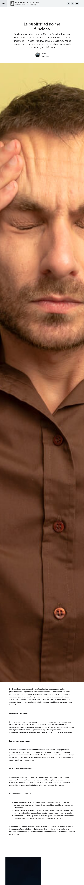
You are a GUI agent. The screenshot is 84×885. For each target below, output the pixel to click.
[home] (24, 3)
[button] (3, 3)
